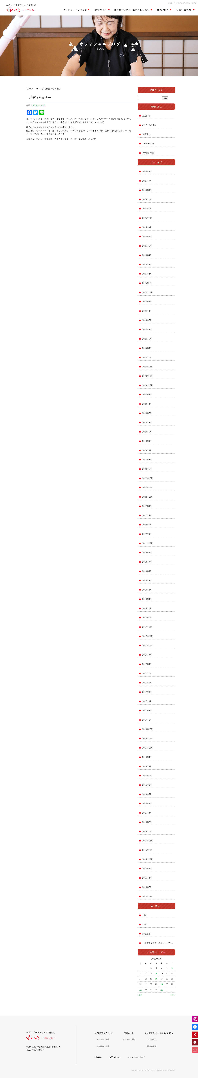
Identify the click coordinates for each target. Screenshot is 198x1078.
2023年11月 (147, 376)
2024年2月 (147, 357)
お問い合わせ (184, 10)
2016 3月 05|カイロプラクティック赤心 (182, 3)
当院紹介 (164, 10)
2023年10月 (147, 385)
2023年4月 (147, 441)
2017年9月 (147, 655)
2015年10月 (147, 859)
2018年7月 (147, 562)
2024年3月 (147, 348)
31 (162, 990)
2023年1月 (147, 469)
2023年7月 (147, 413)
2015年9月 (147, 868)
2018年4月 (147, 590)
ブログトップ (156, 90)
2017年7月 (147, 673)
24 (162, 984)
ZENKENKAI (148, 144)
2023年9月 (147, 394)
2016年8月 (147, 766)
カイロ (145, 924)
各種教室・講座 (103, 1046)
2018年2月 (147, 608)
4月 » (172, 995)
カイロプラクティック (76, 10)
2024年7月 (147, 320)
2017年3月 (147, 701)
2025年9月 (147, 227)
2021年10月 (147, 543)
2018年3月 (147, 599)
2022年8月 (147, 515)
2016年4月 (147, 803)
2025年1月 (147, 283)
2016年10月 (147, 748)
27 (140, 990)
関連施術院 (151, 1046)
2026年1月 (147, 209)
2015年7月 (147, 887)
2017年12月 (147, 627)
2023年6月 (147, 422)
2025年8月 (147, 236)
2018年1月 (147, 618)
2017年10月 (147, 645)
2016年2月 (147, 822)
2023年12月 (147, 367)
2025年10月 (147, 218)
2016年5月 (147, 794)
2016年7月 (147, 776)
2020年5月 (147, 552)
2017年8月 (147, 664)
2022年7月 (147, 525)
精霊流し (146, 134)
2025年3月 (147, 264)
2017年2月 (147, 710)
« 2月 (140, 995)
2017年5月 (147, 683)
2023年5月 (147, 432)
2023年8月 (147, 404)
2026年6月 (147, 190)
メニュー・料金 (103, 1039)
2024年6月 (147, 329)
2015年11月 (147, 850)
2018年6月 (147, 571)
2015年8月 (147, 878)
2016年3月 (147, 813)
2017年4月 (147, 692)
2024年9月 (147, 302)
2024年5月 (147, 339)
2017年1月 (147, 720)
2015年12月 (147, 841)
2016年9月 (147, 757)
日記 (144, 915)
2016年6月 (147, 785)
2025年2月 (147, 274)
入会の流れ (151, 1039)
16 (156, 979)
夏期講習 (146, 116)
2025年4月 (147, 255)
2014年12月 (147, 896)
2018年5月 (147, 580)
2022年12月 (147, 478)
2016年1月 (147, 831)
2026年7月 (147, 181)
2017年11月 (147, 636)
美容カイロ (101, 10)
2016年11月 (147, 738)
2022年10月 (147, 497)
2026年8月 (147, 171)
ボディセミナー (40, 97)
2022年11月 (147, 487)
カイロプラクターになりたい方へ (133, 10)
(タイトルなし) (149, 125)
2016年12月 (147, 729)
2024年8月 (147, 311)
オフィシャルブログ (136, 1057)
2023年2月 (147, 460)
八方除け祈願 (148, 153)
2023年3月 (147, 450)
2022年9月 (147, 506)
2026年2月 (147, 199)
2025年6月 (147, 246)
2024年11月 (147, 292)
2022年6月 (147, 534)
